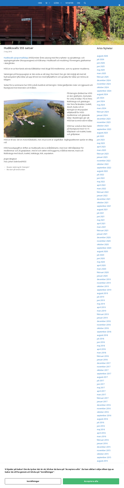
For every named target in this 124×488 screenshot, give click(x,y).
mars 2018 (101, 352)
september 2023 (104, 129)
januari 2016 (102, 443)
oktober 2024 (103, 87)
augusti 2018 (102, 335)
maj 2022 (101, 181)
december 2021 (104, 199)
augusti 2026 (102, 56)
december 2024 (104, 80)
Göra (56, 3)
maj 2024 (101, 105)
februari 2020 (103, 272)
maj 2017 (101, 387)
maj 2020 (101, 262)
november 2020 (104, 241)
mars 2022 (101, 188)
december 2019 (104, 279)
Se (46, 3)
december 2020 (104, 237)
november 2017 (104, 366)
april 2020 (101, 265)
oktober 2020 (103, 244)
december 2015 (104, 447)
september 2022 (104, 167)
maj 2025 (101, 70)
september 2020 (104, 248)
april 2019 (101, 307)
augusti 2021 (102, 209)
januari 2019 (102, 317)
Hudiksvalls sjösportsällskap (16, 57)
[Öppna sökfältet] (85, 3)
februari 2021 (103, 230)
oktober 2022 (103, 164)
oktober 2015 (103, 454)
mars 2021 (101, 227)
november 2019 (104, 283)
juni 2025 (101, 66)
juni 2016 (101, 426)
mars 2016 (101, 436)
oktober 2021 (103, 202)
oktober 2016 (103, 412)
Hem (40, 3)
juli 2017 (100, 380)
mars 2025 (101, 73)
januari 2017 (102, 401)
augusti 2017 (102, 377)
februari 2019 (103, 314)
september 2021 (104, 206)
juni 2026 (101, 63)
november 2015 (104, 450)
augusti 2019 (102, 293)
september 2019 (104, 290)
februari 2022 (103, 192)
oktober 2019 (103, 286)
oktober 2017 (103, 370)
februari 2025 (103, 77)
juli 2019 (100, 297)
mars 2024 (101, 108)
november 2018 (104, 324)
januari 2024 (102, 115)
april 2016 (101, 433)
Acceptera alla (91, 481)
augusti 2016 (102, 419)
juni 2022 (101, 178)
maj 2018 (101, 345)
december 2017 (104, 363)
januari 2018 (102, 359)
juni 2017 (101, 384)
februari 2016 (103, 440)
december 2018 (104, 321)
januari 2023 (102, 157)
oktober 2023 (103, 125)
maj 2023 (101, 143)
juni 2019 (101, 300)
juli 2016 (100, 422)
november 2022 (104, 160)
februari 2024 (103, 112)
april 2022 (101, 185)
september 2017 (104, 373)
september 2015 (104, 457)
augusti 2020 (102, 251)
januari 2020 (102, 276)
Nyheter (69, 3)
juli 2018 (100, 338)
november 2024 (104, 84)
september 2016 (104, 415)
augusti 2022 (102, 171)
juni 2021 (101, 216)
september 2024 (104, 91)
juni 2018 (101, 342)
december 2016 (104, 405)
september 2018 (104, 331)
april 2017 (101, 391)
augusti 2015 (102, 461)
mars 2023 (101, 150)
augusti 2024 (102, 94)
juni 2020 (101, 258)
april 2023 (101, 146)
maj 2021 (101, 220)
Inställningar (33, 481)
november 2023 (104, 122)
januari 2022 (102, 195)
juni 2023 (101, 139)
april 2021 (101, 223)
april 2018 (101, 349)
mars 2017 (101, 394)
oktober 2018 (103, 328)
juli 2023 (100, 136)
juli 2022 (100, 174)
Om (78, 3)
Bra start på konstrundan (16, 169)
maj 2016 (101, 429)
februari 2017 (103, 398)
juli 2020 (100, 255)
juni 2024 (101, 101)
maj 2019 (101, 304)
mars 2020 (101, 269)
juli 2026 (100, 59)
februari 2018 (103, 356)
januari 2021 (102, 234)
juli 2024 (100, 98)
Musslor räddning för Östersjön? (18, 167)
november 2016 (104, 408)
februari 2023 (103, 153)
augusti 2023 (102, 132)
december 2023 (104, 118)
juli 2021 (100, 213)
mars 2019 (101, 310)
